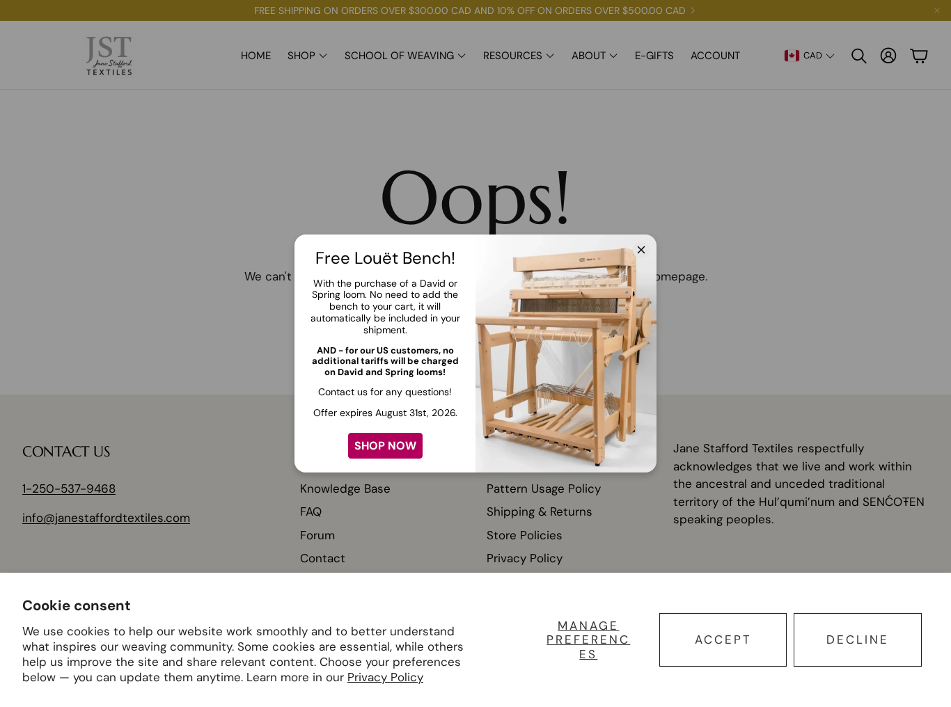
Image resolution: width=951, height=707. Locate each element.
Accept (723, 639)
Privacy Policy (385, 677)
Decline (857, 639)
